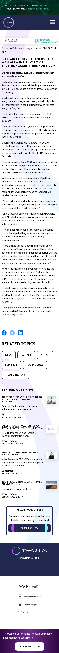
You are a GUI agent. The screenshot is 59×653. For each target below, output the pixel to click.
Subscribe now (29, 528)
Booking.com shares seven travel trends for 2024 (22, 483)
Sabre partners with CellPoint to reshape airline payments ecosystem (22, 399)
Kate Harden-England (23, 48)
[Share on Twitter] (12, 335)
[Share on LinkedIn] (20, 335)
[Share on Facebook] (4, 335)
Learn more (27, 637)
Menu (52, 22)
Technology (34, 365)
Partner (26, 355)
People (45, 355)
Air (3, 415)
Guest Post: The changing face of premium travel (22, 454)
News (8, 355)
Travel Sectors (15, 375)
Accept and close (29, 647)
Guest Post (7, 471)
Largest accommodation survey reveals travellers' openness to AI (22, 427)
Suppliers (11, 365)
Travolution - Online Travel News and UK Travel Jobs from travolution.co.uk (29, 551)
